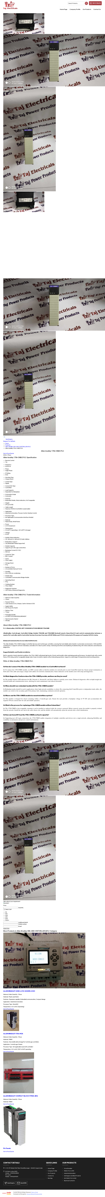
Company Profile (75, 9)
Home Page (63, 9)
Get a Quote (96, 3)
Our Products (87, 9)
